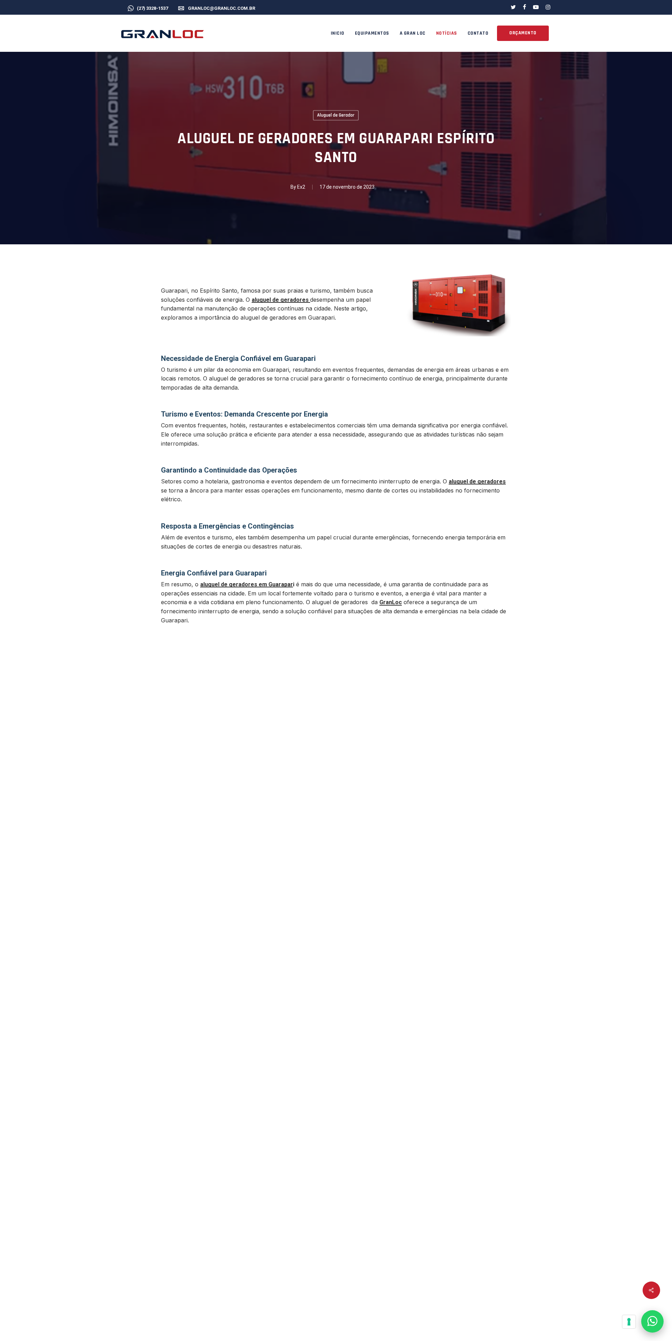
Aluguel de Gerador (336, 115)
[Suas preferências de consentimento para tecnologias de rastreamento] (629, 1321)
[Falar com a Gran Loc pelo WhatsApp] (652, 1321)
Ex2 (301, 187)
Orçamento (523, 33)
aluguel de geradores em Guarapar (246, 584)
